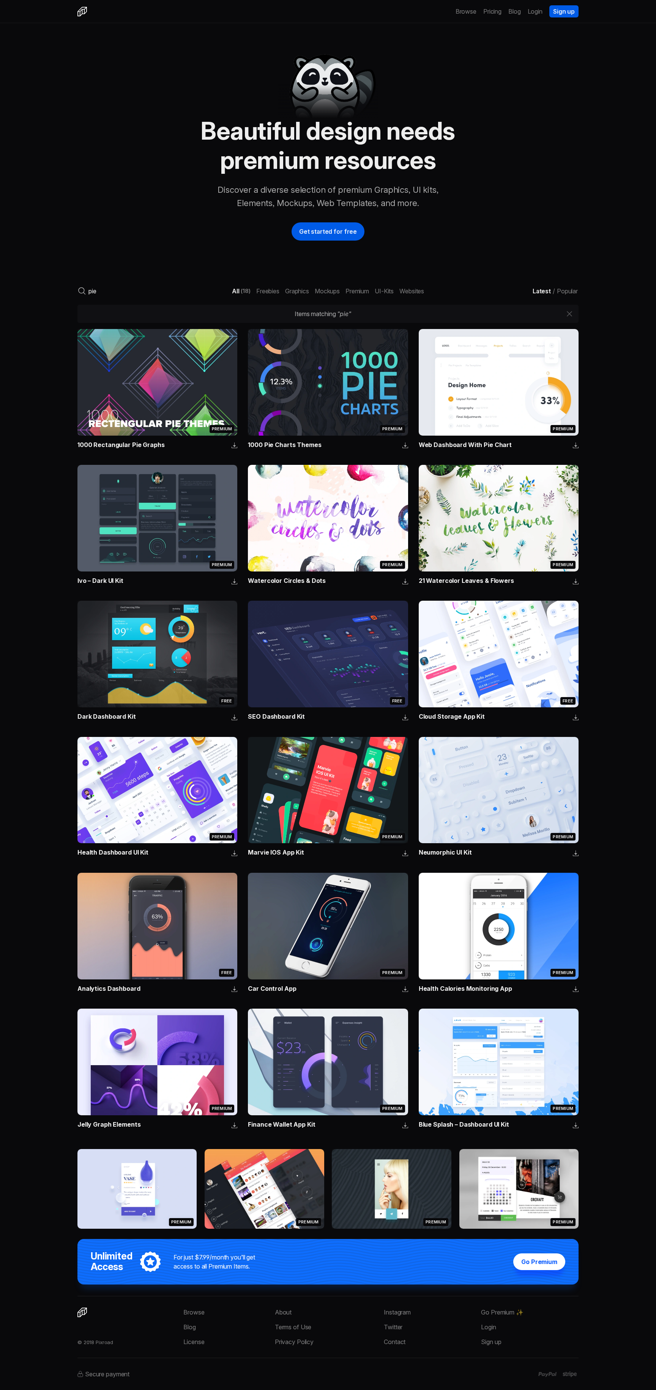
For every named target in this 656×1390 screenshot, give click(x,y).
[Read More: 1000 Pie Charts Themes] (328, 382)
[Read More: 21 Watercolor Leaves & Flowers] (499, 518)
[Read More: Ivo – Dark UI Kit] (157, 518)
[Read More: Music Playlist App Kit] (264, 1189)
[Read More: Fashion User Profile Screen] (391, 1189)
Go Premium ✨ (502, 1312)
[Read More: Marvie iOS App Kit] (328, 790)
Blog (514, 11)
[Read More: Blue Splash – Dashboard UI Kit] (499, 1062)
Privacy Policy (294, 1342)
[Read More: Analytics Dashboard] (157, 926)
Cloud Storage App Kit (452, 716)
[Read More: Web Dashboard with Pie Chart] (499, 382)
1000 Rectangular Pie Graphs (121, 445)
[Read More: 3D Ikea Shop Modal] (137, 1188)
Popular (567, 291)
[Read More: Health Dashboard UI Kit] (157, 790)
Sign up (564, 11)
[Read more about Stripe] (570, 1374)
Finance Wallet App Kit (281, 1124)
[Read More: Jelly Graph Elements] (157, 1062)
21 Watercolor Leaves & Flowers (466, 580)
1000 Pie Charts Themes (284, 445)
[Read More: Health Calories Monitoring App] (499, 926)
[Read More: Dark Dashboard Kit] (157, 654)
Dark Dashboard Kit (106, 716)
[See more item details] (234, 445)
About (283, 1312)
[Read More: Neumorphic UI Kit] (499, 790)
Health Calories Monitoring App (465, 988)
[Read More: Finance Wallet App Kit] (328, 1062)
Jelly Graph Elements (108, 1124)
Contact (394, 1342)
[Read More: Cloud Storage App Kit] (499, 654)
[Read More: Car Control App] (328, 926)
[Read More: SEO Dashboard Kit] (328, 654)
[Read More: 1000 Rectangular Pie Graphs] (157, 382)
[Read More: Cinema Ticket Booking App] (519, 1189)
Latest (542, 291)
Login (535, 11)
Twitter (393, 1327)
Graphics (297, 291)
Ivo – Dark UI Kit (100, 580)
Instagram (397, 1312)
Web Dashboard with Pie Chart (465, 445)
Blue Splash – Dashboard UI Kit (464, 1124)
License (193, 1342)
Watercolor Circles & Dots (287, 580)
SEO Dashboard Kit (276, 716)
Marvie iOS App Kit (276, 852)
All (241, 291)
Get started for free (328, 231)
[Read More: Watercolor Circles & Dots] (328, 518)
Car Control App (272, 988)
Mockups (327, 291)
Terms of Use (293, 1327)
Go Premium (539, 1262)
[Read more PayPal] (547, 1374)
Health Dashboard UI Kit (112, 852)
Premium (357, 291)
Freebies (267, 291)
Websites (411, 291)
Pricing (492, 11)
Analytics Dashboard (108, 988)
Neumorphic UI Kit (445, 852)
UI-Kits (384, 291)
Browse (466, 11)
